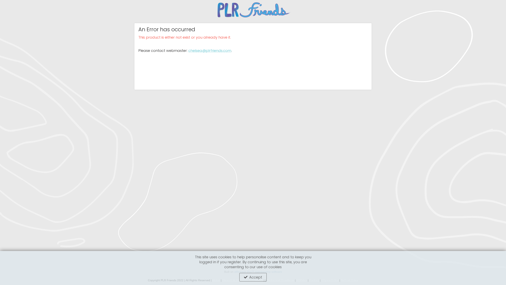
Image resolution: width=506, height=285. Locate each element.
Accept (255, 277)
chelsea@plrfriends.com (209, 50)
